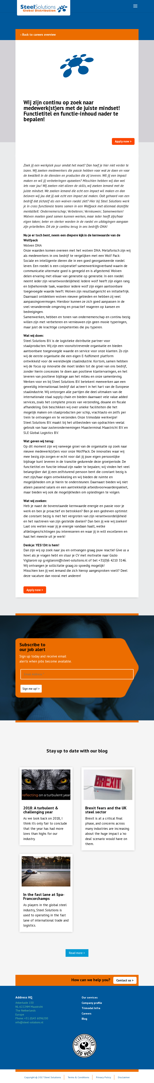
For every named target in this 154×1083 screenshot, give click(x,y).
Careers (86, 1013)
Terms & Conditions (78, 1077)
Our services (90, 997)
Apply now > (123, 141)
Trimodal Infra (91, 1008)
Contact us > (125, 980)
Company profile (92, 1003)
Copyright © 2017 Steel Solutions (42, 1077)
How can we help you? (90, 979)
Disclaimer (124, 1077)
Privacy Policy (103, 1077)
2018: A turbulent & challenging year (40, 810)
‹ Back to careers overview (38, 34)
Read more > (77, 953)
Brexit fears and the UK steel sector (105, 810)
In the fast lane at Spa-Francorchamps (43, 896)
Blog (84, 1018)
